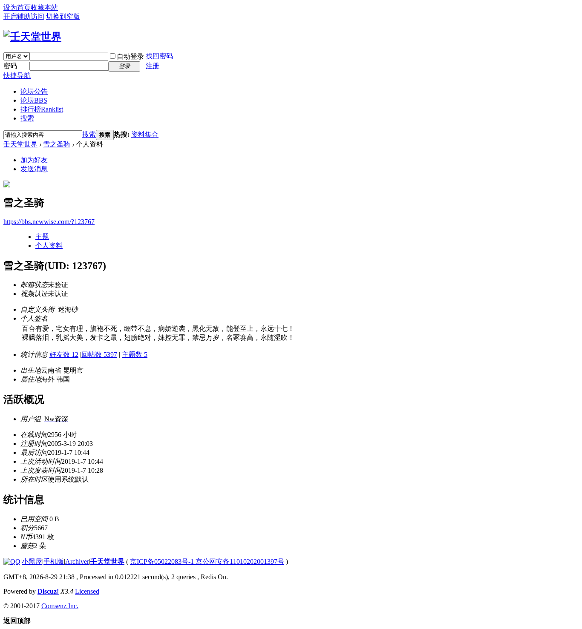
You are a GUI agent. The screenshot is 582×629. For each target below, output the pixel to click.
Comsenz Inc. (59, 605)
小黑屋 (32, 561)
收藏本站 (44, 7)
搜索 (27, 118)
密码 (10, 65)
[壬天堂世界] (32, 36)
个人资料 (49, 245)
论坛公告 (34, 91)
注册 (152, 65)
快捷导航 (17, 75)
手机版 (53, 561)
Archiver (77, 561)
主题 (42, 236)
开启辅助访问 (23, 16)
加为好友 (34, 160)
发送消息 (34, 168)
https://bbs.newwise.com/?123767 (49, 221)
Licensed (87, 591)
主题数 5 (134, 354)
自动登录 (130, 56)
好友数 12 (63, 354)
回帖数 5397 (99, 354)
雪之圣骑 (56, 144)
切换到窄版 (63, 16)
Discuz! (48, 591)
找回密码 (159, 56)
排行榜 (41, 109)
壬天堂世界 (20, 144)
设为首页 (17, 7)
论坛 (33, 100)
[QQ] (11, 561)
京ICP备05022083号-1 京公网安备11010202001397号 (207, 561)
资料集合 (144, 134)
